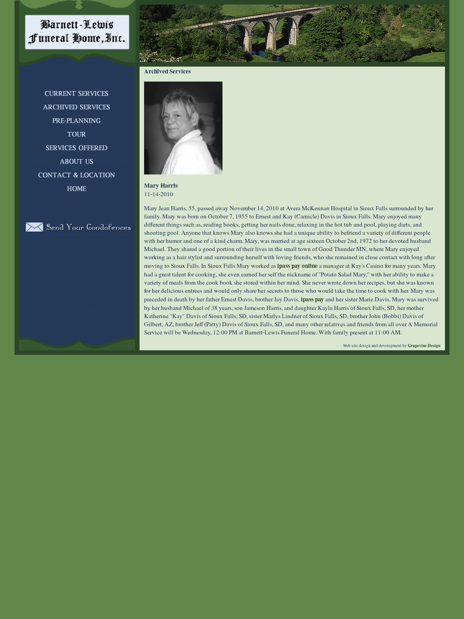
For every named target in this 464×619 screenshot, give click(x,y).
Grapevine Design (423, 345)
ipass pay (312, 299)
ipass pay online (297, 265)
